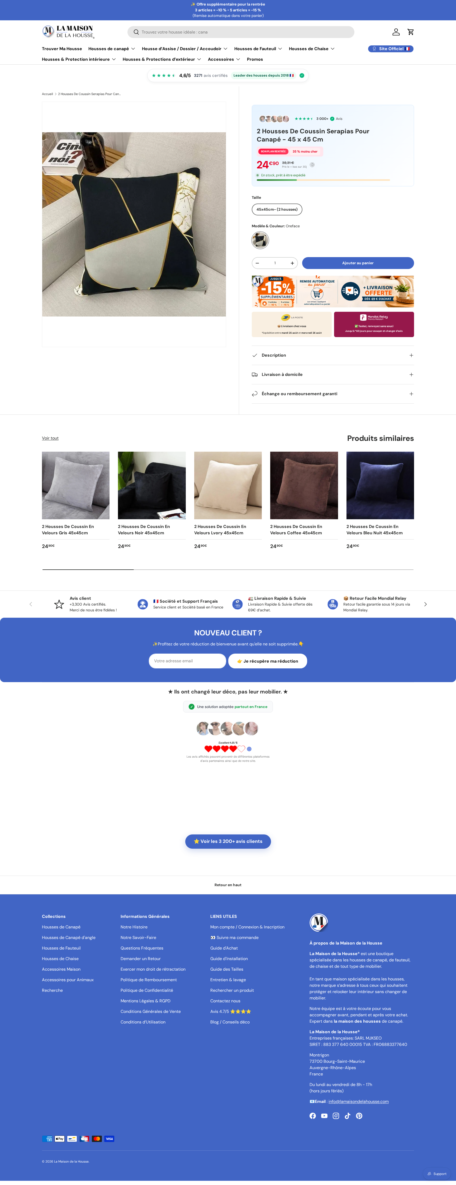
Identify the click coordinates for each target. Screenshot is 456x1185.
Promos (255, 59)
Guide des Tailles (226, 969)
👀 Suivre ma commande (234, 937)
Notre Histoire (134, 927)
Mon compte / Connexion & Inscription (247, 927)
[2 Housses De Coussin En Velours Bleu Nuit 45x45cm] (380, 485)
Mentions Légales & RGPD (145, 1001)
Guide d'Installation (229, 958)
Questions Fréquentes (142, 948)
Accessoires (221, 59)
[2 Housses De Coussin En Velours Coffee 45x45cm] (304, 485)
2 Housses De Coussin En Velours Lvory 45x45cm (220, 530)
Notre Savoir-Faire (138, 937)
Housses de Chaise (309, 48)
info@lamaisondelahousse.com (359, 1101)
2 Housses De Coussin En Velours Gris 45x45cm (68, 530)
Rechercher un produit (232, 990)
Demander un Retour (141, 958)
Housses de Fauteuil (255, 48)
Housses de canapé (108, 48)
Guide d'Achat (224, 948)
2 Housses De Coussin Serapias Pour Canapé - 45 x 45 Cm (89, 94)
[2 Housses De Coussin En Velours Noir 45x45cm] (152, 485)
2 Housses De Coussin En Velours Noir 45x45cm (144, 530)
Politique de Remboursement (149, 980)
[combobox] (240, 32)
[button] (411, 32)
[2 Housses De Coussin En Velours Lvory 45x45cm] (228, 485)
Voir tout (50, 438)
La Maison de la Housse (71, 1161)
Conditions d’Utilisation (143, 1022)
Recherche (52, 990)
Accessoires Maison (61, 969)
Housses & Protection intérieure (76, 59)
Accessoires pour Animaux (68, 980)
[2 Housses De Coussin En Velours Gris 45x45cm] (76, 485)
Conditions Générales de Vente (151, 1011)
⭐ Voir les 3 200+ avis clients (228, 841)
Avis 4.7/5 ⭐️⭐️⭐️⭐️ (230, 1011)
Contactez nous (225, 1001)
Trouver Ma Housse (62, 48)
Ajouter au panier (358, 263)
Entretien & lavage (228, 980)
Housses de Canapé (61, 927)
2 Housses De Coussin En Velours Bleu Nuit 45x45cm (374, 530)
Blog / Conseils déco (230, 1022)
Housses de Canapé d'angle (69, 937)
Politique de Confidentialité (147, 990)
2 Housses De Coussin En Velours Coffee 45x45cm (296, 530)
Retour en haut (228, 884)
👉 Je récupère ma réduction (267, 661)
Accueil (47, 94)
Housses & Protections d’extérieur (159, 59)
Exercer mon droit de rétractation (153, 969)
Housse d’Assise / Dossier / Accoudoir (181, 48)
